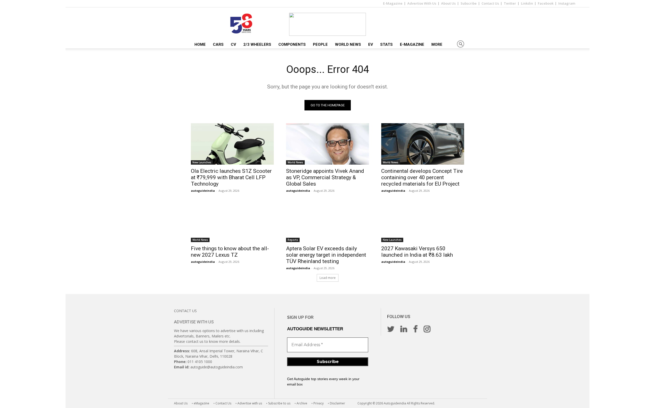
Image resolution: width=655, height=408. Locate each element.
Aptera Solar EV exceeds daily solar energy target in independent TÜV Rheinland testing (326, 254)
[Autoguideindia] (327, 24)
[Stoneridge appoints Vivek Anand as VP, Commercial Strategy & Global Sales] (327, 144)
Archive (302, 403)
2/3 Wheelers (257, 44)
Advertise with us (249, 403)
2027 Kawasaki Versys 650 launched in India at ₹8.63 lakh (417, 251)
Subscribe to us (279, 403)
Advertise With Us (421, 3)
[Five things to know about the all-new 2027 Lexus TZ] (232, 221)
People (320, 44)
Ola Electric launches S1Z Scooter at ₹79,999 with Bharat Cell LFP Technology (231, 177)
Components (292, 44)
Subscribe (469, 3)
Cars (218, 44)
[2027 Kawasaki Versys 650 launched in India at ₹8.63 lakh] (422, 221)
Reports (293, 240)
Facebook (545, 3)
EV (370, 44)
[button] (460, 44)
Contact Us (490, 3)
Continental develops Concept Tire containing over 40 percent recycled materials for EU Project (422, 177)
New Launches (201, 162)
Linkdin (527, 3)
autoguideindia (203, 190)
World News (348, 44)
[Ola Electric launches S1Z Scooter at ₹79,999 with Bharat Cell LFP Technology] (232, 144)
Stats (386, 44)
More (436, 44)
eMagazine (201, 403)
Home (200, 44)
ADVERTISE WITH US (194, 321)
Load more (328, 278)
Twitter (510, 3)
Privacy (318, 403)
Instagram (566, 3)
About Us (448, 3)
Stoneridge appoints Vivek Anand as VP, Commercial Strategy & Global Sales (325, 177)
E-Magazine (392, 3)
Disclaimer (337, 403)
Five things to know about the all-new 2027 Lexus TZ (230, 251)
